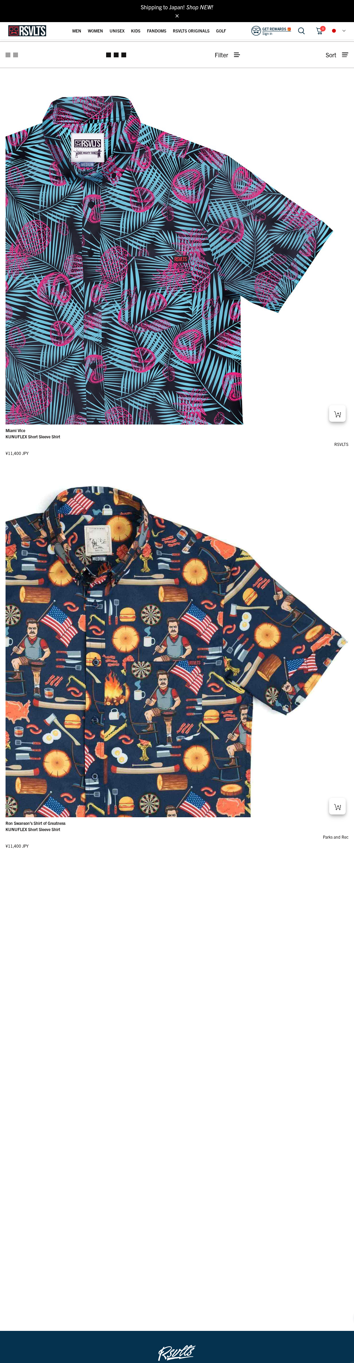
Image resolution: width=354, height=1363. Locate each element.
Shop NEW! (199, 6)
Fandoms (156, 30)
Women (95, 30)
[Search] (301, 31)
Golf (221, 30)
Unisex (117, 30)
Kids (135, 30)
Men (76, 30)
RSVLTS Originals (191, 30)
